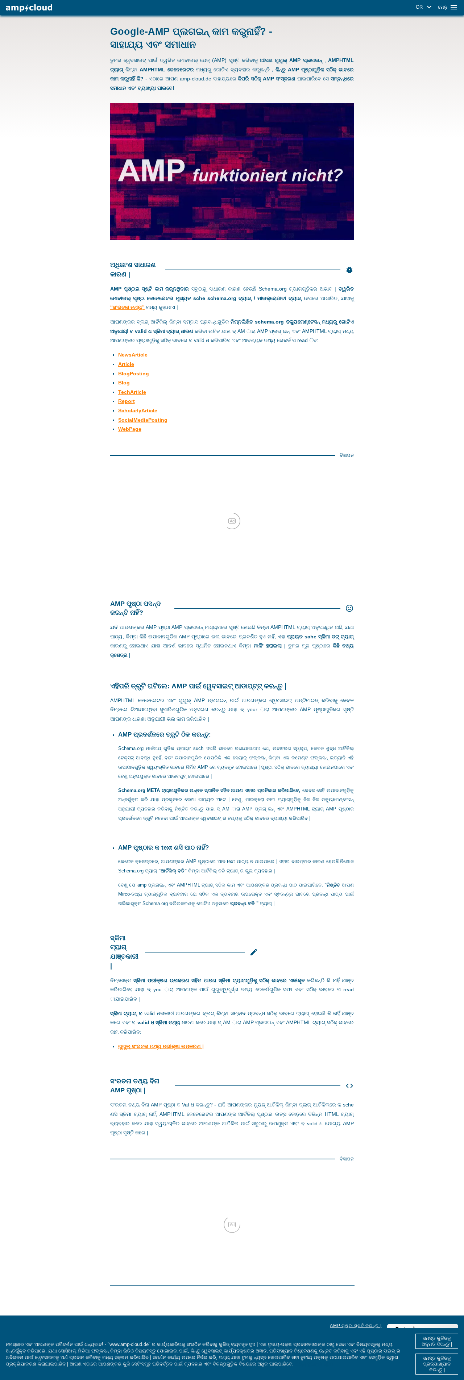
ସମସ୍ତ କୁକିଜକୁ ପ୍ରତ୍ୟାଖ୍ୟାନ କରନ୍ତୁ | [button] (437, 1363)
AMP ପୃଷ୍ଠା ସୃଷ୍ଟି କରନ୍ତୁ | (355, 1325)
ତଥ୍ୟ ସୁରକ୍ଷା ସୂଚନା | (315, 1364)
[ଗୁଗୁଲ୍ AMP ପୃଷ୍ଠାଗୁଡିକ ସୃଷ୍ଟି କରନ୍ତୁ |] (29, 8)
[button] (425, 7)
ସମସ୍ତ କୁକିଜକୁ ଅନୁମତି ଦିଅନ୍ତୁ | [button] (437, 1341)
